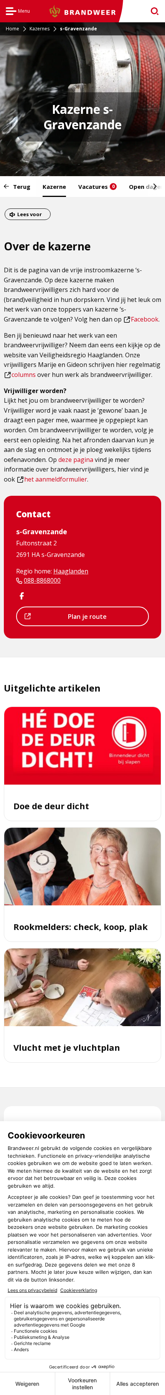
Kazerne (54, 186)
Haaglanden (70, 571)
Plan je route (70, 619)
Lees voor (29, 215)
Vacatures (96, 186)
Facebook (141, 319)
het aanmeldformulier (52, 479)
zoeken (152, 11)
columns (20, 374)
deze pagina (75, 459)
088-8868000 (42, 580)
